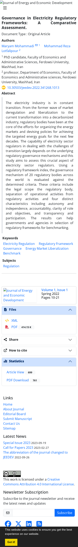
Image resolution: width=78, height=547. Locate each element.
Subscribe (64, 513)
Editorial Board (14, 414)
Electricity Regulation (19, 243)
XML (14, 320)
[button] (40, 534)
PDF (21, 327)
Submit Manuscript (17, 419)
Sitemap (9, 428)
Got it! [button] (11, 542)
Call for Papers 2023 (18, 447)
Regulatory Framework (56, 243)
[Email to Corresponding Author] (36, 45)
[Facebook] (8, 525)
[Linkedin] (29, 525)
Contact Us (11, 423)
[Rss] (39, 525)
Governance (12, 248)
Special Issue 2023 (16, 443)
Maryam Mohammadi (18, 46)
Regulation (11, 266)
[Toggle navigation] (38, 8)
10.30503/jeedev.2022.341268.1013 (33, 87)
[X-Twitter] (18, 525)
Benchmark (11, 253)
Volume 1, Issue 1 (54, 290)
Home (7, 404)
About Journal (13, 409)
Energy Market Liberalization (47, 248)
